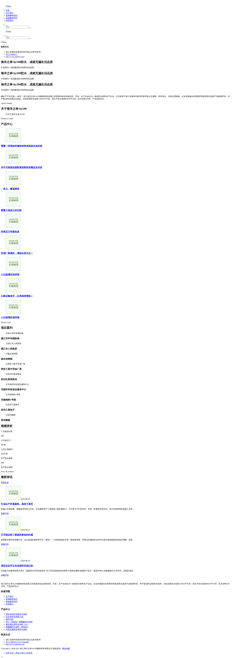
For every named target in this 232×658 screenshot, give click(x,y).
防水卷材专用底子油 (14, 617)
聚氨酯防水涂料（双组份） (17, 627)
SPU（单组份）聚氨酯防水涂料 (19, 622)
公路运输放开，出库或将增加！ (17, 296)
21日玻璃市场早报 (10, 317)
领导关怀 (10, 619)
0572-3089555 (11, 54)
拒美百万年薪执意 (10, 231)
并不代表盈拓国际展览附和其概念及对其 (21, 167)
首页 (8, 10)
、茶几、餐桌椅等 (10, 188)
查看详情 (5, 513)
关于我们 (10, 13)
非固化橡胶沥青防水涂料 (16, 629)
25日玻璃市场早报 (10, 274)
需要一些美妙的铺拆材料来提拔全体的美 (21, 146)
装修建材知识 (11, 15)
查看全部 (5, 483)
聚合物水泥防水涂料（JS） (17, 624)
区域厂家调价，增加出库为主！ (17, 253)
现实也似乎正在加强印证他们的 (17, 565)
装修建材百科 (11, 18)
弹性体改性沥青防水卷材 (16, 614)
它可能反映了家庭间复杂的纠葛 (17, 534)
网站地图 (66, 648)
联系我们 (10, 20)
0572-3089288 (23, 642)
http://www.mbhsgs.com (15, 57)
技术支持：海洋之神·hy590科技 (19, 653)
